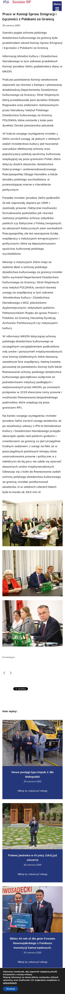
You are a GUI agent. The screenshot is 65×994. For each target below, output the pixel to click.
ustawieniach (10, 983)
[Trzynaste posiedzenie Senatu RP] (4, 673)
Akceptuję (10, 989)
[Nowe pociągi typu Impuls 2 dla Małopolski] (11, 673)
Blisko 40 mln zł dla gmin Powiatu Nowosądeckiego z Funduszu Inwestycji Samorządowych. (32, 943)
